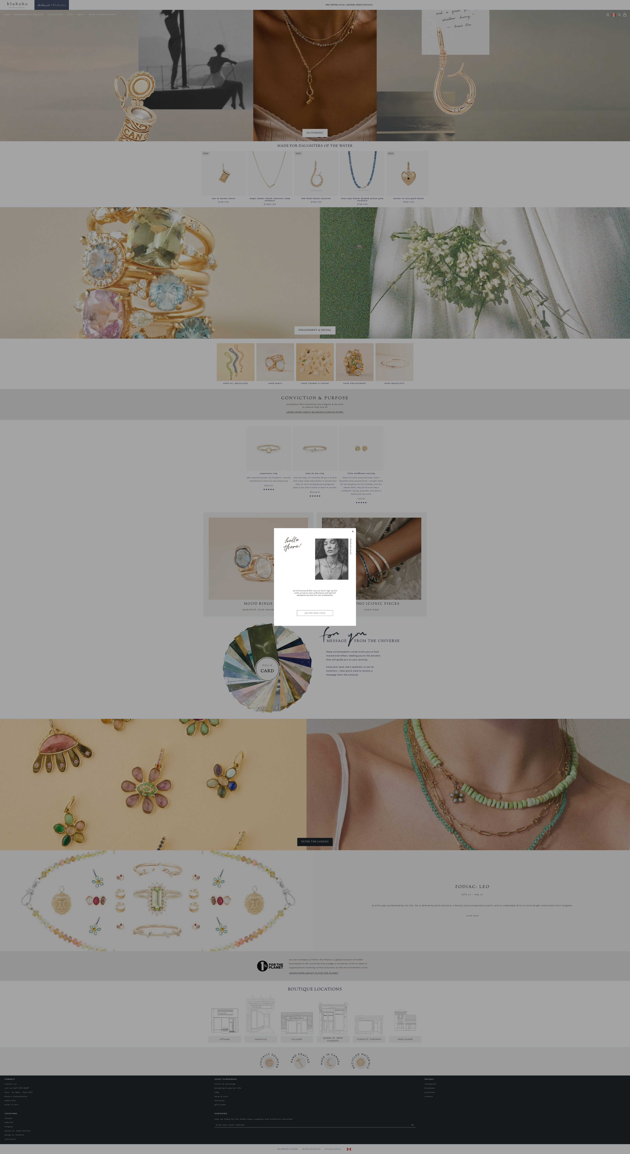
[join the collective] (315, 577)
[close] (353, 531)
